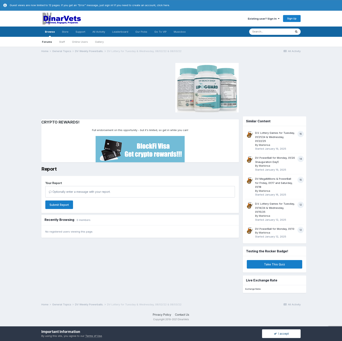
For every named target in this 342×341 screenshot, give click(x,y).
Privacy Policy (162, 314)
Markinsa (264, 144)
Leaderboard (120, 31)
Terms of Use (93, 335)
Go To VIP (160, 31)
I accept (283, 333)
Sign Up (291, 18)
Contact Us (182, 314)
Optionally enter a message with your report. (81, 191)
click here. (163, 5)
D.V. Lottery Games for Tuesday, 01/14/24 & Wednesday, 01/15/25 (275, 207)
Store (65, 31)
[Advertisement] (75, 87)
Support (80, 31)
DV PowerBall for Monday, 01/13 (274, 228)
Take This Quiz (274, 264)
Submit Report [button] (59, 204)
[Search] (296, 31)
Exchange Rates (253, 289)
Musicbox (180, 31)
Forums (47, 41)
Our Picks (141, 31)
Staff (62, 41)
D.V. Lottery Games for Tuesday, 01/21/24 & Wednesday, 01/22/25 (275, 136)
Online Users (80, 41)
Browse (50, 31)
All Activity (98, 31)
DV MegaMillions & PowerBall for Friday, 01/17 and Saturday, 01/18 (274, 182)
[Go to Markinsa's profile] (249, 134)
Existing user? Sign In (263, 18)
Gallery (99, 41)
